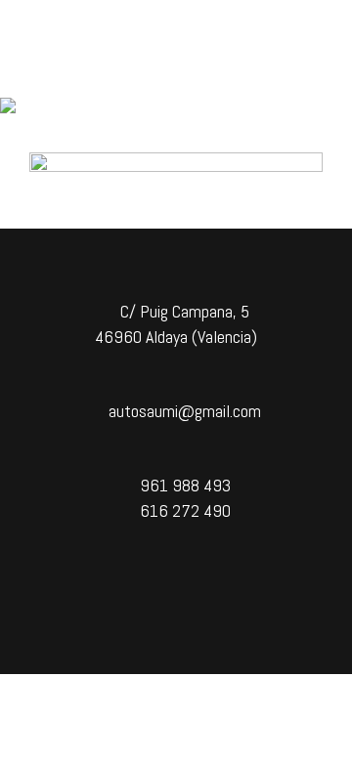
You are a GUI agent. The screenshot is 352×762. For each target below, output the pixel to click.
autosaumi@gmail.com (183, 411)
